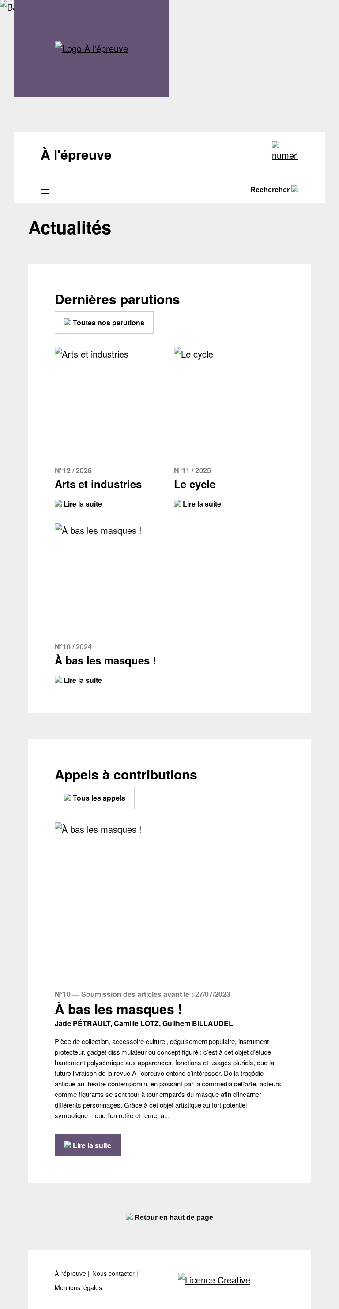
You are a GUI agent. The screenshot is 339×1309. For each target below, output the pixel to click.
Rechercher (270, 190)
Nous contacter (114, 1273)
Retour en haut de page (173, 1217)
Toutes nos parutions (107, 322)
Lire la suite (82, 504)
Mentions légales (78, 1287)
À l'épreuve (71, 1273)
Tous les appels (98, 798)
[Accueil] (91, 48)
